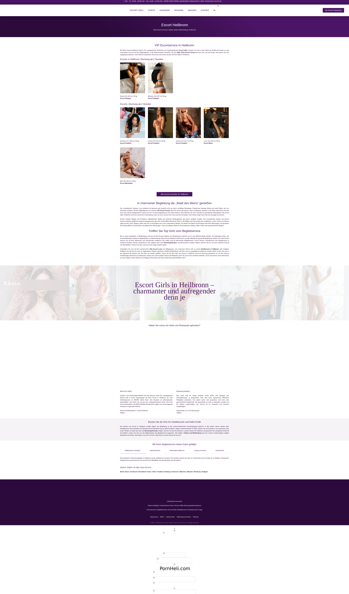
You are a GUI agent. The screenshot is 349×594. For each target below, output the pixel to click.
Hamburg (167, 471)
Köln (154, 471)
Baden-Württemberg (181, 30)
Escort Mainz (208, 143)
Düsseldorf (142, 471)
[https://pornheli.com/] (174, 559)
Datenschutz (170, 516)
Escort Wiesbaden (126, 183)
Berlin (122, 471)
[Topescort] (174, 578)
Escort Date (172, 508)
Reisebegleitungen (170, 242)
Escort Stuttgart (125, 98)
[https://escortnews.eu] (174, 539)
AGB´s (162, 516)
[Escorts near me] (174, 563)
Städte (171, 30)
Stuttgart (205, 471)
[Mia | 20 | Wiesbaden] (132, 162)
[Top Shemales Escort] (174, 587)
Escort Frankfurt (125, 143)
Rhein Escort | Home (160, 30)
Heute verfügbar (153, 504)
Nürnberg (197, 471)
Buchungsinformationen (192, 504)
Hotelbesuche (182, 508)
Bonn (127, 471)
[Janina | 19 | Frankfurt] (188, 122)
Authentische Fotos (167, 504)
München (183, 471)
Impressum (154, 516)
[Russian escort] (174, 572)
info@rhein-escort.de (175, 500)
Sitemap (195, 516)
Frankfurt (160, 471)
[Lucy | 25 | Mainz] (216, 122)
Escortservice (151, 508)
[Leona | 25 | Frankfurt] (160, 122)
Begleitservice (162, 508)
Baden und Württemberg (193, 433)
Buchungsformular (151, 431)
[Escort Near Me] (174, 583)
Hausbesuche (193, 508)
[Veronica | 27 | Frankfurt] (132, 122)
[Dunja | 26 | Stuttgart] (132, 78)
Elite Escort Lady (156, 249)
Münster (190, 471)
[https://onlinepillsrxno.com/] (174, 529)
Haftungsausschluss (184, 516)
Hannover (175, 471)
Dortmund (133, 471)
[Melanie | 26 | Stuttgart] (160, 78)
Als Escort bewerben (333, 10)
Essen (149, 471)
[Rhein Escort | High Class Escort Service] (174, 490)
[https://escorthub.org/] (174, 553)
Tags (200, 508)
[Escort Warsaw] (174, 591)
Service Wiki (179, 504)
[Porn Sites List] (174, 567)
